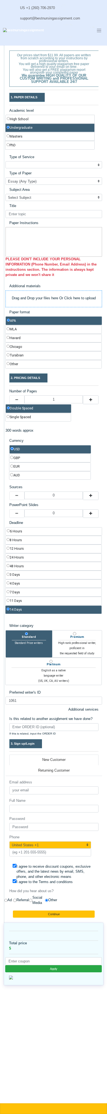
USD (17, 449)
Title (12, 206)
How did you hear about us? (31, 891)
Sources (15, 487)
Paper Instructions (23, 223)
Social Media (37, 900)
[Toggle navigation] (99, 30)
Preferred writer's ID (25, 692)
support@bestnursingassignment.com (50, 18)
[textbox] (53, 242)
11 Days (16, 601)
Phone (14, 837)
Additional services (83, 709)
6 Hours (16, 531)
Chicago (16, 347)
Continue (54, 914)
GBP (16, 458)
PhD (13, 145)
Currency (16, 441)
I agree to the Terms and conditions (44, 882)
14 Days (16, 609)
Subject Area (19, 190)
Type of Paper (20, 173)
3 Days (15, 575)
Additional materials (25, 286)
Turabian (17, 355)
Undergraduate (21, 127)
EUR (16, 466)
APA (13, 321)
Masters (16, 136)
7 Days (15, 592)
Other (14, 364)
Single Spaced (20, 417)
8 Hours (16, 540)
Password (17, 819)
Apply (53, 968)
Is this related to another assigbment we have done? (50, 719)
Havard (15, 338)
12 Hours (17, 548)
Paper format (19, 312)
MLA (13, 329)
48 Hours (17, 566)
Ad (9, 900)
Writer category (21, 626)
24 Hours (17, 557)
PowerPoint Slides (23, 505)
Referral (22, 900)
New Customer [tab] (54, 760)
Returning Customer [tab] (54, 770)
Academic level (21, 111)
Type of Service (21, 157)
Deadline (16, 523)
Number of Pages (23, 391)
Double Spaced (21, 408)
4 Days (15, 583)
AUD (16, 475)
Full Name (17, 801)
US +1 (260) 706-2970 (37, 8)
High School (19, 119)
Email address (20, 782)
